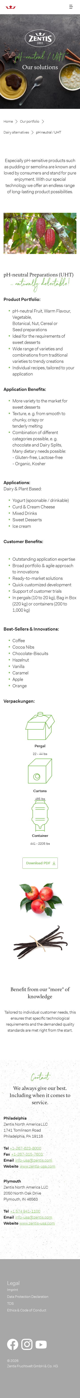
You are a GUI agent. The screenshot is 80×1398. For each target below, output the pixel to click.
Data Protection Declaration (27, 1296)
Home (8, 121)
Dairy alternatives (16, 132)
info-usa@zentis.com (33, 1160)
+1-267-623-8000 (25, 1148)
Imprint (12, 1289)
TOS (10, 1303)
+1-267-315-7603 (27, 1154)
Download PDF (38, 863)
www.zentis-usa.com (37, 1166)
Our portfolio (29, 121)
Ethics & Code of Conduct (26, 1310)
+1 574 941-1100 (25, 1211)
